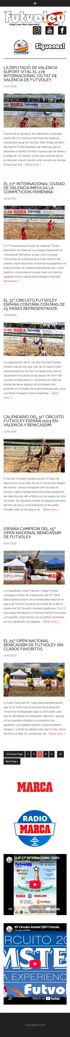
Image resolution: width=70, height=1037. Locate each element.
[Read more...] (33, 164)
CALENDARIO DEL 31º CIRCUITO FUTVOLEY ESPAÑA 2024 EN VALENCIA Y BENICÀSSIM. (34, 420)
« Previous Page (14, 754)
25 (60, 754)
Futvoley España (35, 18)
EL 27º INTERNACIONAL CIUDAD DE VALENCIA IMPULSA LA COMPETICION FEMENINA (34, 187)
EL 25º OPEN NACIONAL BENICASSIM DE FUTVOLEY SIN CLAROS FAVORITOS (33, 644)
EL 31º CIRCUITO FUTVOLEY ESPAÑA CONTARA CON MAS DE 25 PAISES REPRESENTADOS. (34, 304)
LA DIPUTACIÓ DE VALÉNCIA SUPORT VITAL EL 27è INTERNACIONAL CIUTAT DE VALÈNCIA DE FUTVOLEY (30, 73)
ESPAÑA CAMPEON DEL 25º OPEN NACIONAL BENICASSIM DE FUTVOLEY (32, 532)
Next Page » (12, 761)
